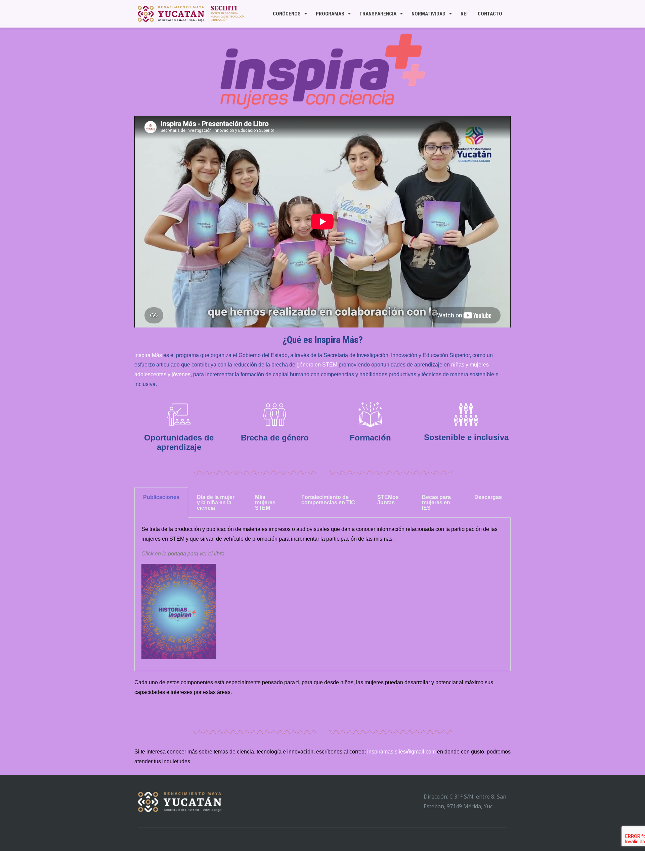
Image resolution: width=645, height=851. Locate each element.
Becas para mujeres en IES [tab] (436, 502)
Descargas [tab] (488, 497)
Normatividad (428, 14)
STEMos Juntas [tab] (388, 499)
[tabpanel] (322, 594)
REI (464, 14)
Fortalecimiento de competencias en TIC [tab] (328, 499)
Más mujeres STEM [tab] (265, 502)
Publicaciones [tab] (161, 497)
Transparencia (377, 14)
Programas (330, 14)
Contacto (490, 14)
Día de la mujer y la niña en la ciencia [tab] (215, 502)
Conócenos (287, 14)
